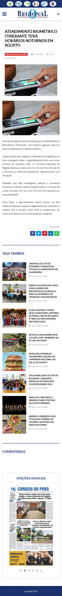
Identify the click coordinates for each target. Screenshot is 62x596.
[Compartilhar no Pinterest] (44, 233)
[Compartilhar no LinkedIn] (50, 233)
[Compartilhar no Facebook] (32, 233)
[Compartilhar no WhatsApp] (56, 233)
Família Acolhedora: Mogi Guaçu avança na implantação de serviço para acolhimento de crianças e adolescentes (43, 291)
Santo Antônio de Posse (16, 54)
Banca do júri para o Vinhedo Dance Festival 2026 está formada (42, 400)
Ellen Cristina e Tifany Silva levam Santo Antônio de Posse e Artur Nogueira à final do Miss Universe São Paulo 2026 (44, 316)
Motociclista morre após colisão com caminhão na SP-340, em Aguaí (44, 338)
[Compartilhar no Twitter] (38, 233)
